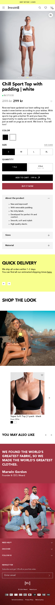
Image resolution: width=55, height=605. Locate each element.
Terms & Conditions (17, 599)
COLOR (6, 131)
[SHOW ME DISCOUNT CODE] (49, 575)
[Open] (3, 7)
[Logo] (13, 7)
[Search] (39, 7)
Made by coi (33, 589)
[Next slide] (49, 398)
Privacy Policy (29, 599)
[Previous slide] (46, 435)
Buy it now (27, 186)
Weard (25, 589)
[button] (18, 77)
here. (49, 272)
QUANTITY (7, 160)
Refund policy (39, 599)
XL (47, 152)
